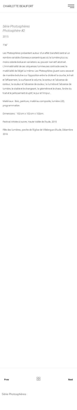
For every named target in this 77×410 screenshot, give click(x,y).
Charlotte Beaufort (18, 6)
